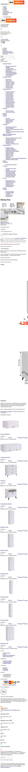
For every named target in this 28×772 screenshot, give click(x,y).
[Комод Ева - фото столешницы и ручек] (20, 207)
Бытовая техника (7, 63)
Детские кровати (9, 95)
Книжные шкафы (10, 191)
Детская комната (7, 89)
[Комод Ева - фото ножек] (13, 214)
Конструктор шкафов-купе (9, 655)
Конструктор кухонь (7, 12)
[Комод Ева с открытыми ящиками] (13, 207)
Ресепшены (8, 157)
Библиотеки (8, 79)
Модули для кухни (10, 142)
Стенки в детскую (10, 103)
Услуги (4, 654)
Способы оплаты (12, 684)
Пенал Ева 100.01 (4, 596)
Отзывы (5, 10)
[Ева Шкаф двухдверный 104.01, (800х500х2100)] (11, 571)
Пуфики (8, 123)
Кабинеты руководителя (11, 150)
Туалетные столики (10, 176)
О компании (6, 11)
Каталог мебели (6, 652)
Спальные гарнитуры (10, 175)
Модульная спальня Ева (8, 52)
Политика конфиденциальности (8, 704)
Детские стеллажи (10, 98)
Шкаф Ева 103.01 (4, 550)
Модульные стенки (10, 81)
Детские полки (9, 97)
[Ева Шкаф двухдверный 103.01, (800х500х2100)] (11, 548)
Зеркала (5, 113)
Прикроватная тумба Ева (6, 503)
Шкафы (5, 189)
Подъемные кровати (10, 173)
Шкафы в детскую (10, 106)
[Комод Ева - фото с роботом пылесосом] (4, 220)
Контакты (5, 14)
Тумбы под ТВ (9, 86)
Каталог (5, 6)
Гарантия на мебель (7, 660)
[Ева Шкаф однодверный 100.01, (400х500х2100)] (11, 594)
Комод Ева (3, 480)
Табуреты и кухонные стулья (12, 143)
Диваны (5, 108)
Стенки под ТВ (9, 85)
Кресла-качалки (9, 120)
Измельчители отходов (11, 69)
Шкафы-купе (9, 196)
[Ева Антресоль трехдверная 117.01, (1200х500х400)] (11, 455)
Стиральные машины (10, 74)
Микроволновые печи (11, 72)
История (5, 667)
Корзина (5, 710)
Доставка (5, 8)
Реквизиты (5, 668)
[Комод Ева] (5, 207)
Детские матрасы (10, 96)
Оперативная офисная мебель (12, 151)
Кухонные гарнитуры (10, 140)
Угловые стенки (9, 87)
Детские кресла (9, 94)
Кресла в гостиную (10, 119)
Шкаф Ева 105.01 (4, 643)
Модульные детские (10, 102)
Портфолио (5, 13)
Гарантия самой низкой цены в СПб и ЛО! (10, 244)
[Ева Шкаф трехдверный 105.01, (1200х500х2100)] (11, 641)
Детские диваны (9, 92)
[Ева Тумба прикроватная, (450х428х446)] (11, 501)
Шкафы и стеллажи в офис (12, 159)
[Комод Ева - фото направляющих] (5, 214)
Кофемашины (9, 70)
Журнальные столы (10, 180)
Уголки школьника (10, 105)
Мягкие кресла (9, 121)
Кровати (8, 169)
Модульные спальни (7, 51)
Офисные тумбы (9, 155)
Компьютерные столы (11, 181)
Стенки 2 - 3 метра (10, 83)
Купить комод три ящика (6, 411)
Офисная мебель (7, 145)
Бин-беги (8, 118)
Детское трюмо (9, 99)
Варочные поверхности (11, 66)
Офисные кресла (9, 153)
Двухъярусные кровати (11, 168)
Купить (5, 233)
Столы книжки (9, 186)
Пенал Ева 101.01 (4, 620)
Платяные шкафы (10, 192)
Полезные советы (7, 663)
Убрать (15, 234)
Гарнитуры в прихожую (11, 164)
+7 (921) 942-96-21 (7, 16)
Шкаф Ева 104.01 (4, 573)
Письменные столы (10, 185)
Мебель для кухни (7, 135)
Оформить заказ (16, 710)
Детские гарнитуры (10, 91)
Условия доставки (7, 662)
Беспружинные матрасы (11, 126)
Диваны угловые (9, 110)
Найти (2, 59)
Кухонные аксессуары (11, 139)
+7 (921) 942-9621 (4, 39)
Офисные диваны (10, 152)
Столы (5, 178)
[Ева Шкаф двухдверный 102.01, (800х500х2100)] (11, 524)
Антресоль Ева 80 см (5, 434)
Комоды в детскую (10, 101)
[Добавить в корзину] (2, 234)
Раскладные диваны (10, 112)
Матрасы (5, 124)
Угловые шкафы (9, 195)
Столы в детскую (10, 104)
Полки (4, 160)
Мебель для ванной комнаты (9, 134)
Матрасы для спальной (11, 170)
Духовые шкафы (9, 68)
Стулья (4, 187)
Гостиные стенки (7, 76)
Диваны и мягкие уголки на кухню (14, 137)
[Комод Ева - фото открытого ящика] (20, 214)
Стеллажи (8, 194)
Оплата (4, 7)
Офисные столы (9, 154)
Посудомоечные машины (11, 73)
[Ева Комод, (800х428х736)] (11, 478)
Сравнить (10, 234)
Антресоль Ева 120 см (5, 457)
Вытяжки (8, 67)
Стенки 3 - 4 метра (10, 84)
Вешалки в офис (9, 147)
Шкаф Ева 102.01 (4, 527)
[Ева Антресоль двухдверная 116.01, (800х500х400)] (11, 431)
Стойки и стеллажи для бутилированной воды (16, 158)
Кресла (5, 115)
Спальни (5, 50)
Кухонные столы (9, 141)
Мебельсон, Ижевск (5, 222)
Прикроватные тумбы (11, 174)
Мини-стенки (9, 80)
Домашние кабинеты (10, 148)
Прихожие (5, 162)
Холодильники (9, 75)
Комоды (5, 114)
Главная (5, 48)
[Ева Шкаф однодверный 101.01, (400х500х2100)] (11, 617)
